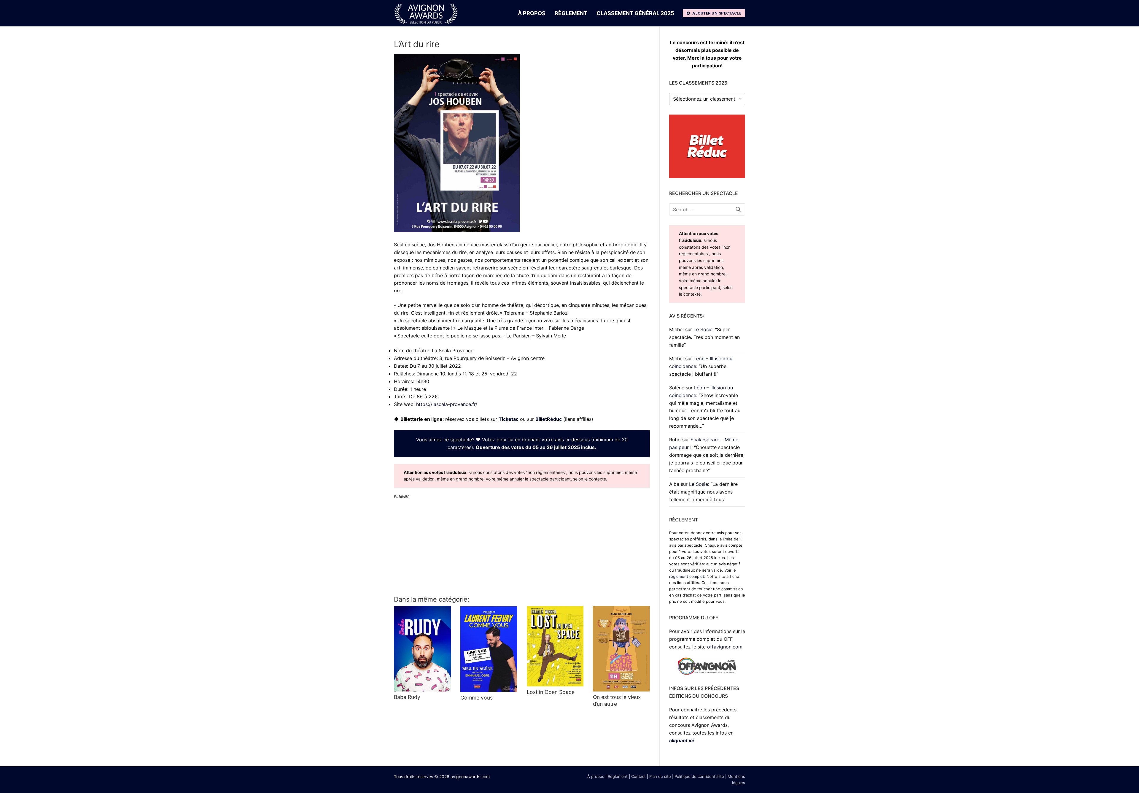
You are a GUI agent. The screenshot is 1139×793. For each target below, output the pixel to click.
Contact (638, 776)
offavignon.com (724, 647)
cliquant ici (681, 740)
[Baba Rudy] (422, 649)
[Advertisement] (522, 547)
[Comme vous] (488, 649)
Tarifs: (401, 396)
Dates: (401, 366)
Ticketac (508, 419)
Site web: (404, 404)
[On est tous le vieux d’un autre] (621, 649)
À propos (595, 776)
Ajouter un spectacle (716, 13)
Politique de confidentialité (699, 776)
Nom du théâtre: (412, 350)
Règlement (618, 776)
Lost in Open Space (551, 692)
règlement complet (686, 576)
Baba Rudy (407, 697)
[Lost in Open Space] (555, 646)
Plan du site (660, 776)
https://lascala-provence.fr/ (446, 404)
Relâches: (404, 374)
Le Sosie (702, 329)
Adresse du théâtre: (416, 358)
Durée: (401, 389)
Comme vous (476, 697)
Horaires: (404, 381)
